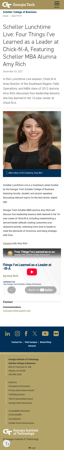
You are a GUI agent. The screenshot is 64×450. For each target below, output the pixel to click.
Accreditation (14, 418)
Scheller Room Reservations (21, 423)
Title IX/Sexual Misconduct (20, 398)
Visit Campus (31, 342)
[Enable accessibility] (6, 443)
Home (5, 15)
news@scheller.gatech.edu (17, 310)
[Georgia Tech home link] (18, 3)
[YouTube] (45, 334)
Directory (12, 382)
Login (33, 447)
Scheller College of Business (20, 12)
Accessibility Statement (19, 410)
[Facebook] (26, 334)
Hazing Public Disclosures (20, 403)
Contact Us (16, 342)
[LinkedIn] (7, 334)
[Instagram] (17, 334)
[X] (34, 334)
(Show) (19, 15)
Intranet (32, 345)
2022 (14, 15)
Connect (7, 243)
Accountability (15, 414)
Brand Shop (45, 342)
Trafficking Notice (16, 394)
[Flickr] (56, 334)
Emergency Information (19, 386)
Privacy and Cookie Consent (21, 390)
